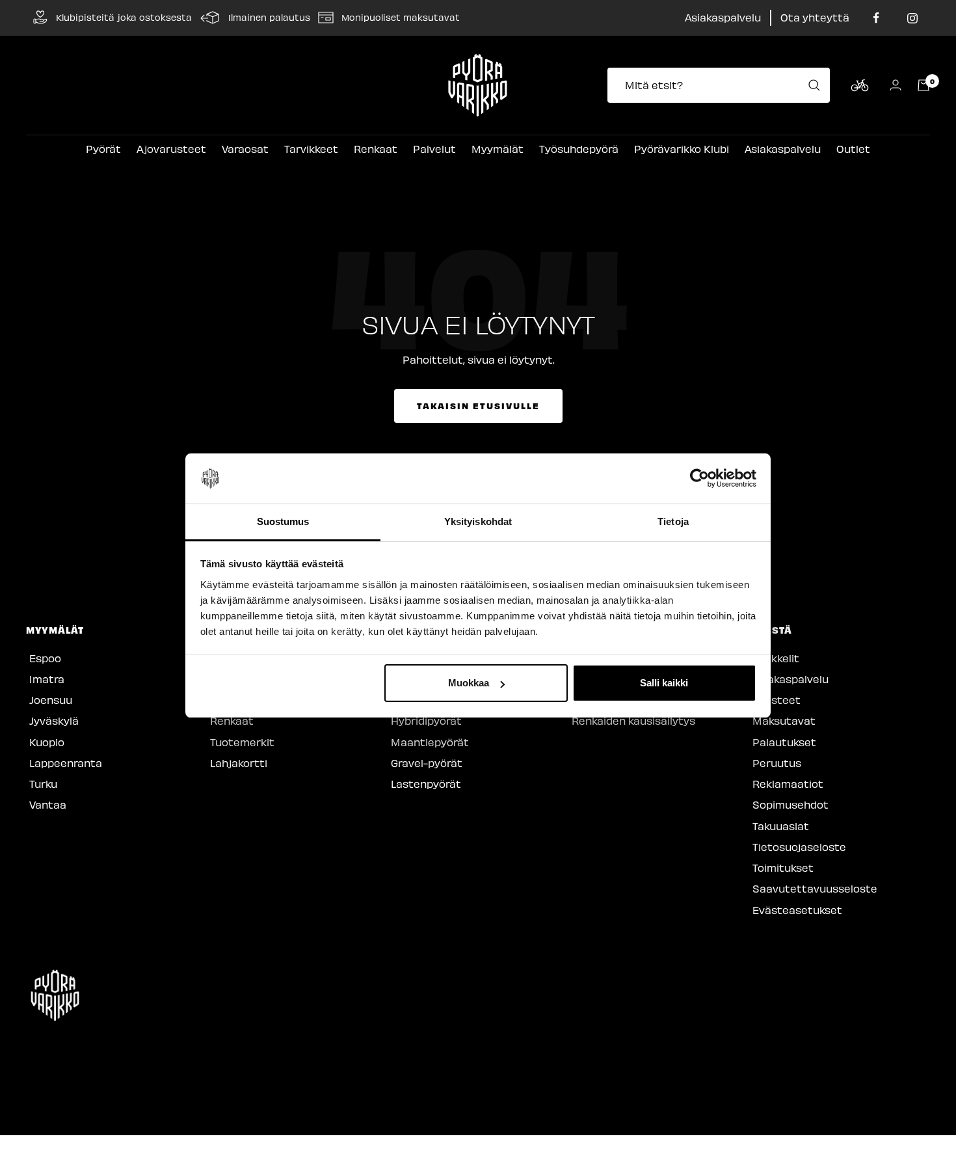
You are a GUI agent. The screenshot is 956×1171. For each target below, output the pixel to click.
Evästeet (776, 699)
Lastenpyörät (426, 783)
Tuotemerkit (242, 742)
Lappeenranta (65, 763)
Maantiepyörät (430, 742)
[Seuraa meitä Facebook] (876, 18)
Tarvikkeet (311, 148)
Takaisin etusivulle (478, 405)
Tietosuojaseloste (799, 847)
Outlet (853, 148)
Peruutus (776, 763)
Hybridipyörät (426, 720)
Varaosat (245, 148)
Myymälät (497, 148)
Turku (43, 783)
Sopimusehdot (790, 804)
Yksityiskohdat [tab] (478, 521)
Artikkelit (775, 658)
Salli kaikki (664, 682)
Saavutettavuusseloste (814, 888)
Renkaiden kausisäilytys (633, 720)
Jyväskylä (54, 720)
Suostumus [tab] (283, 521)
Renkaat (375, 148)
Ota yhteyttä (814, 17)
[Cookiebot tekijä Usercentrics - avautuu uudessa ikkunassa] (699, 479)
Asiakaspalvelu (723, 17)
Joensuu (50, 699)
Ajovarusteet (171, 148)
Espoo (45, 658)
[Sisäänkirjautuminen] (895, 84)
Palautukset (784, 742)
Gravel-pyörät (426, 763)
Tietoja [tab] (673, 521)
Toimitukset (783, 867)
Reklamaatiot (787, 783)
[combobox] (722, 85)
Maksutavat (784, 720)
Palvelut (434, 148)
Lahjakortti (238, 763)
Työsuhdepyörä (578, 148)
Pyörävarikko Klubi (681, 148)
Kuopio (46, 742)
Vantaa (47, 804)
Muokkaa (468, 682)
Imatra (46, 679)
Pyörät (103, 148)
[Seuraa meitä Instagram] (912, 18)
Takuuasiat (780, 826)
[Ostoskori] (923, 85)
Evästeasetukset (797, 910)
